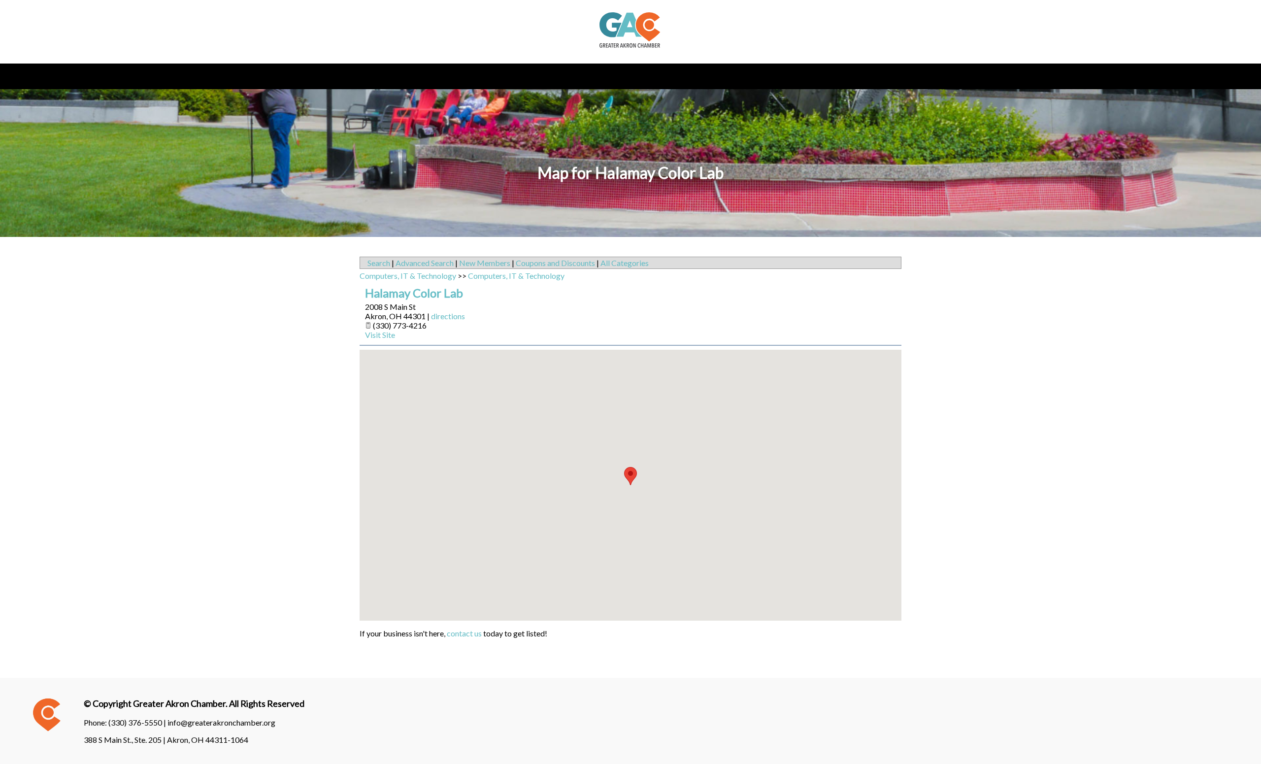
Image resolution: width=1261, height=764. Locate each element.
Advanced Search (425, 262)
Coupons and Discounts (555, 262)
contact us (464, 633)
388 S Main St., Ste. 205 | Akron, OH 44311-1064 (166, 739)
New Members (484, 262)
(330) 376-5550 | (137, 722)
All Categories (624, 262)
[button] (630, 476)
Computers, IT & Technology (408, 275)
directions (448, 316)
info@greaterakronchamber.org (221, 722)
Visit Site (380, 334)
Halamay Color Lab (414, 293)
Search (378, 262)
